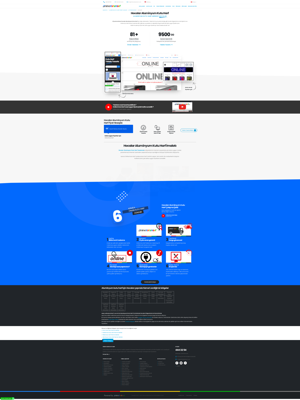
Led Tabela (125, 379)
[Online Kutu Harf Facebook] (176, 363)
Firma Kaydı (143, 361)
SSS (154, 6)
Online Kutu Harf (107, 358)
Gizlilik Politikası (143, 363)
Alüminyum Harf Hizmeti (146, 376)
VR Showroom (161, 365)
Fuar (173, 6)
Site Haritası (143, 368)
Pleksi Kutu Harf (125, 373)
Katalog (148, 2)
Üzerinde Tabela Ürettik (166, 39)
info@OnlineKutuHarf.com (134, 2)
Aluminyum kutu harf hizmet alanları (118, 10)
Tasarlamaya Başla (150, 282)
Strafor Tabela (125, 383)
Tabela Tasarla (165, 45)
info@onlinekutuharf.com (184, 359)
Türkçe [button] (194, 2)
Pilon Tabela (125, 368)
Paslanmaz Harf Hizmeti (146, 373)
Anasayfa (105, 10)
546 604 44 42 (119, 2)
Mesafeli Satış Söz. (144, 365)
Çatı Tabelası (125, 365)
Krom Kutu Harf (125, 370)
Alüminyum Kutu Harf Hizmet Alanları (113, 337)
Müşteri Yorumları (108, 370)
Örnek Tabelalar (132, 45)
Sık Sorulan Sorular (108, 365)
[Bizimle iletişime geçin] (13, 398)
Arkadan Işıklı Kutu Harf (127, 378)
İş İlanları (178, 6)
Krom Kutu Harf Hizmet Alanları (111, 330)
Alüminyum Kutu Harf (127, 374)
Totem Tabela (125, 366)
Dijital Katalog (161, 358)
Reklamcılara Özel (192, 6)
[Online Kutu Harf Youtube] (181, 363)
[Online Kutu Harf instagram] (185, 363)
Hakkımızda (168, 6)
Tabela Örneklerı (160, 6)
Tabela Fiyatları (107, 366)
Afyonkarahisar (132, 10)
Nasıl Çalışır (142, 6)
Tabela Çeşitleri (125, 358)
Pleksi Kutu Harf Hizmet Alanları (111, 335)
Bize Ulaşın (184, 6)
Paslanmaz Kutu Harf (127, 371)
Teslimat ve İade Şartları (146, 366)
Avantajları (149, 6)
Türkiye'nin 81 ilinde (133, 39)
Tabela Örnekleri (108, 368)
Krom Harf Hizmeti (144, 371)
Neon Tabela (125, 381)
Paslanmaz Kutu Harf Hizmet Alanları (112, 332)
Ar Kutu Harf (161, 363)
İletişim (105, 374)
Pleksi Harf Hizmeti (144, 374)
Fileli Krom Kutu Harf (127, 376)
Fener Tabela (125, 384)
